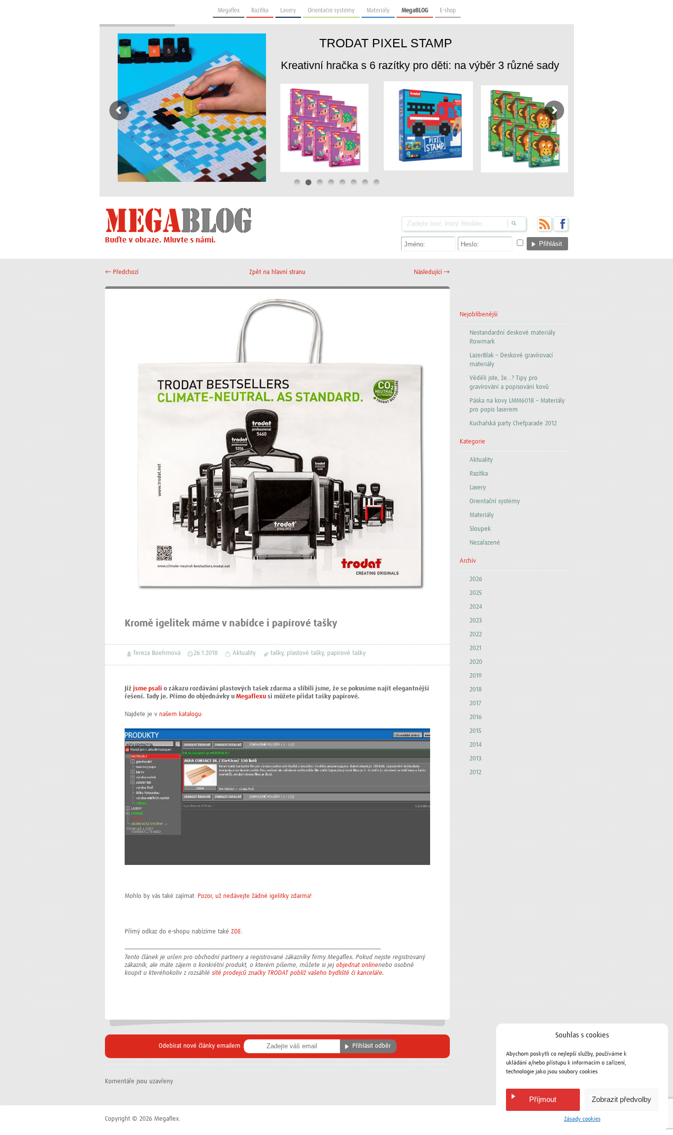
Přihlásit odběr (371, 1046)
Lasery (288, 10)
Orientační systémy (331, 10)
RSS (544, 223)
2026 (476, 579)
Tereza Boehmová (156, 653)
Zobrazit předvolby (621, 1099)
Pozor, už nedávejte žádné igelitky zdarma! (255, 896)
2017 (475, 703)
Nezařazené (485, 543)
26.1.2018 (206, 653)
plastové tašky (305, 653)
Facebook (560, 223)
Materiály (378, 10)
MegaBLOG (415, 10)
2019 (476, 676)
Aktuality (244, 653)
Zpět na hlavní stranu (277, 272)
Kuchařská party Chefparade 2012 (513, 423)
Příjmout (542, 1099)
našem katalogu (180, 714)
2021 (475, 648)
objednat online (357, 965)
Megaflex (228, 10)
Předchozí (121, 272)
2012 (475, 772)
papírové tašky (346, 653)
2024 (476, 607)
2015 (475, 731)
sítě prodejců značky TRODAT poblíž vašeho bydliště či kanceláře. (298, 973)
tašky (276, 653)
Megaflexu (251, 696)
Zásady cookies (582, 1119)
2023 (476, 621)
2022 (476, 634)
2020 (476, 662)
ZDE (236, 932)
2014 (476, 745)
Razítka (260, 10)
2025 (476, 593)
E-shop (448, 10)
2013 (475, 759)
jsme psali (147, 689)
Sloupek (480, 529)
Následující (432, 272)
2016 (476, 717)
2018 (476, 690)
